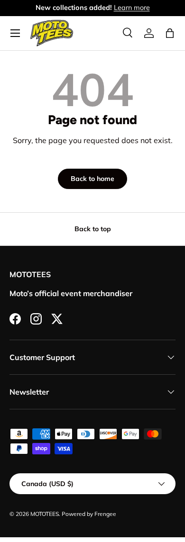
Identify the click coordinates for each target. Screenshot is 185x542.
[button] (169, 33)
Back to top (92, 229)
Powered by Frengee (89, 513)
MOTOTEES (44, 513)
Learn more (132, 7)
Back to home (92, 178)
